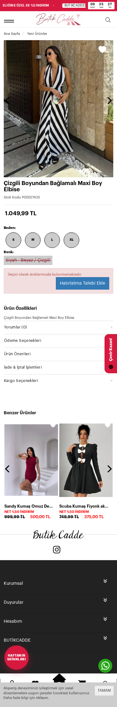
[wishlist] (53, 425)
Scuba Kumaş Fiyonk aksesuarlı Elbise (84, 506)
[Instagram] (57, 550)
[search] (108, 21)
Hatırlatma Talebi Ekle (82, 283)
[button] (58, 327)
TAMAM (104, 690)
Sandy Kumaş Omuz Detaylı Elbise (29, 506)
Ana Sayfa (12, 33)
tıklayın (42, 698)
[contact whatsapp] (105, 666)
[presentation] (7, 100)
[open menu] (10, 21)
